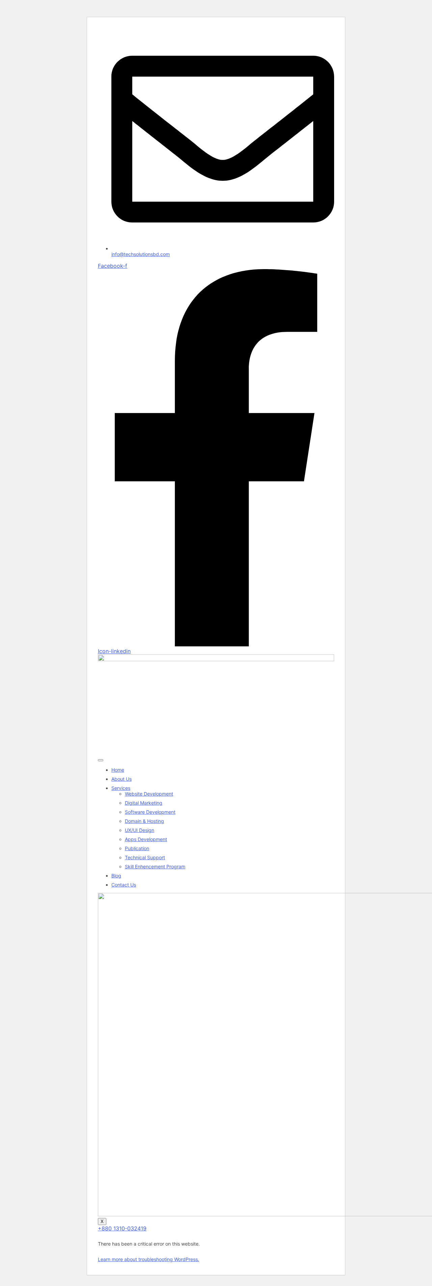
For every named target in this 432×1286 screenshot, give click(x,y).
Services (120, 788)
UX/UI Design (139, 830)
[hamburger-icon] (100, 760)
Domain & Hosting (144, 821)
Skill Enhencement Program (155, 866)
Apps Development (146, 839)
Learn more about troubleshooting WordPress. (148, 1259)
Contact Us (123, 885)
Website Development (149, 794)
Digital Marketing (143, 803)
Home (117, 770)
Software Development (150, 812)
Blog (116, 875)
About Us (121, 779)
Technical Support (145, 857)
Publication (137, 848)
